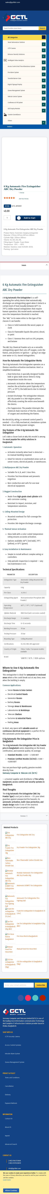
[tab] (24, 266)
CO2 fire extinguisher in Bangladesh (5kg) (29, 963)
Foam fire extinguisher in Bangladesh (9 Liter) (31, 912)
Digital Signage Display (15, 84)
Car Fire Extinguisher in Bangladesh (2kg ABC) (31, 924)
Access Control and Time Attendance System (21, 66)
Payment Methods (11, 1103)
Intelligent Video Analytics (16, 60)
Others (10, 121)
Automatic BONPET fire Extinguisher (29, 885)
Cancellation (9, 1086)
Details (24, 265)
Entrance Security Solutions (16, 54)
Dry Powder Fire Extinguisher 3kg (28, 847)
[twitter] (35, 8)
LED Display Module (14, 108)
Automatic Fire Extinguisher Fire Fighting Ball (28, 899)
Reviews (23, 816)
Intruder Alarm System (12, 1054)
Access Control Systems (13, 1045)
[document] (24, 1182)
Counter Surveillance (14, 114)
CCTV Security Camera (12, 1036)
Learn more (7, 1180)
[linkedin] (27, 8)
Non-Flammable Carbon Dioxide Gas (30, 860)
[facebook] (19, 8)
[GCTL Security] (24, 17)
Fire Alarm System (13, 72)
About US (8, 1127)
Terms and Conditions (12, 1078)
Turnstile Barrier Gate (14, 78)
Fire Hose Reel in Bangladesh (27, 936)
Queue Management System (16, 90)
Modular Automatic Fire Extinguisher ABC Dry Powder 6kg (30, 874)
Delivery (8, 1095)
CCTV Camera (12, 48)
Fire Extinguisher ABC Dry (26, 835)
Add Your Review (23, 199)
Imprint (7, 1136)
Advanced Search (11, 1144)
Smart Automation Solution (16, 42)
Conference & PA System (15, 102)
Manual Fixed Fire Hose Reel (27, 949)
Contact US (8, 1119)
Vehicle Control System (15, 96)
